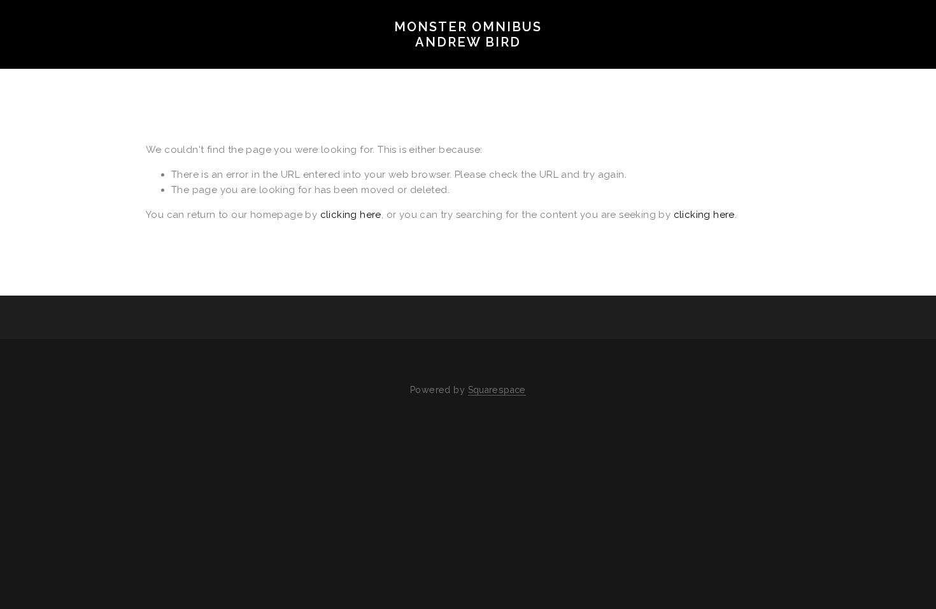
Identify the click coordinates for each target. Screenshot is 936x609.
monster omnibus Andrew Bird (468, 34)
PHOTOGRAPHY (70, 61)
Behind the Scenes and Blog (439, 61)
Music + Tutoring (601, 61)
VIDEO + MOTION (177, 61)
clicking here (350, 214)
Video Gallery (288, 61)
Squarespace (497, 390)
